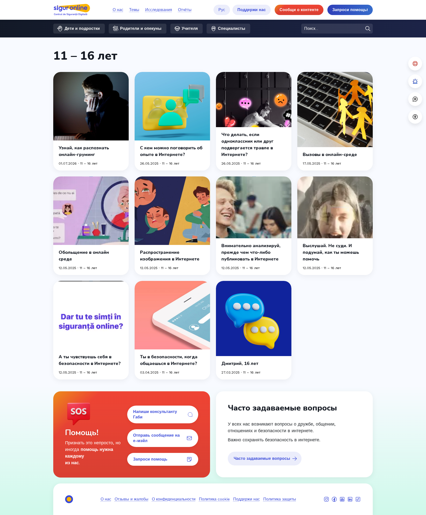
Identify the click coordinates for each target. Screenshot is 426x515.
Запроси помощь (150, 459)
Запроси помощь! (350, 9)
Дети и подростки (82, 28)
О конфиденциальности (173, 499)
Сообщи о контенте (299, 9)
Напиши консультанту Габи (155, 414)
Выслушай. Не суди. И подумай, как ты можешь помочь (331, 252)
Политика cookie (214, 499)
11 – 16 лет (88, 163)
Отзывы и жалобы (131, 499)
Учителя (190, 28)
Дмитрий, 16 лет (239, 363)
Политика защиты (279, 499)
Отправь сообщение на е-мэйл (156, 438)
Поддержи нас (251, 9)
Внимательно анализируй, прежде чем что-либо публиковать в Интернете (251, 252)
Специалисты (231, 28)
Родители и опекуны (140, 28)
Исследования (158, 9)
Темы (134, 9)
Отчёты (185, 9)
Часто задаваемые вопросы (262, 458)
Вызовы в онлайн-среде (330, 154)
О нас (118, 9)
